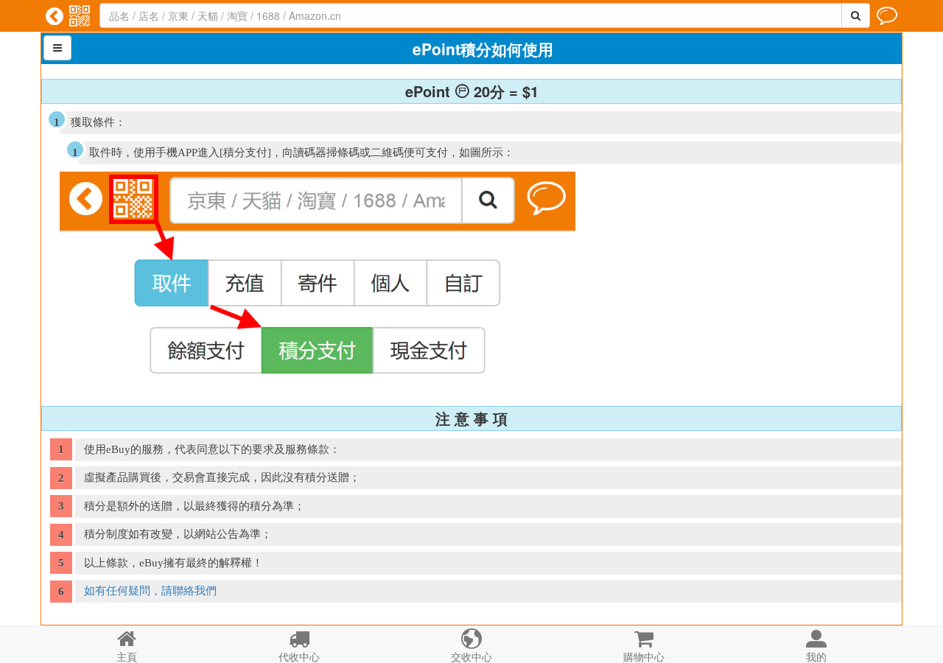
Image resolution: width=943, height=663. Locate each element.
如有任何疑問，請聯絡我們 (150, 591)
